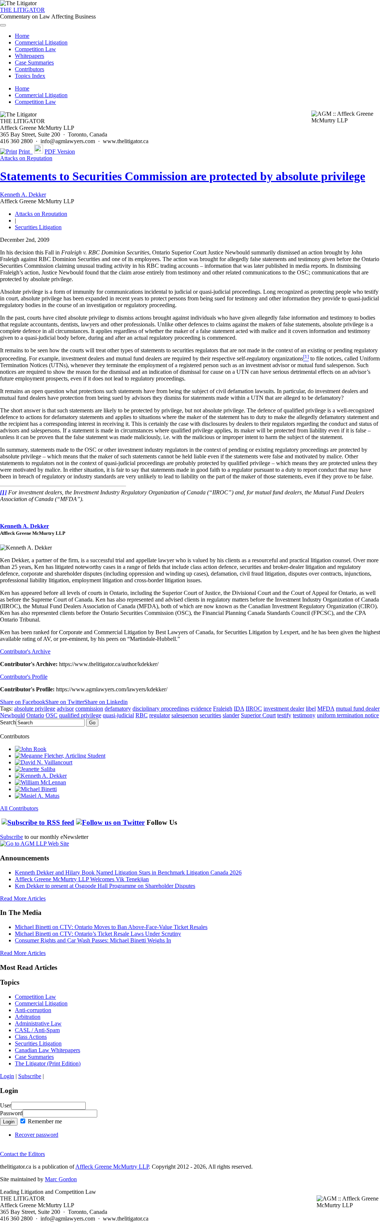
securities (210, 715)
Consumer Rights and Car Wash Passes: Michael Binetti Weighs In (93, 940)
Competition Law (35, 49)
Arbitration (27, 1017)
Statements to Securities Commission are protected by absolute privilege (182, 176)
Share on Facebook (22, 702)
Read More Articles (23, 898)
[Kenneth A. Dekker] (41, 776)
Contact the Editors (22, 1154)
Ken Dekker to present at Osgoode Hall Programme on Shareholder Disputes (105, 886)
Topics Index (30, 76)
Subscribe (11, 837)
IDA (239, 708)
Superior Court (258, 715)
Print (26, 151)
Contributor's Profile (24, 677)
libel (311, 708)
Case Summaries (34, 62)
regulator (159, 715)
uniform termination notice (348, 715)
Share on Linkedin (106, 702)
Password (11, 1113)
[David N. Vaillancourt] (43, 762)
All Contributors (19, 808)
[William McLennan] (40, 782)
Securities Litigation (38, 227)
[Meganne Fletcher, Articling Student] (60, 756)
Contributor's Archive (25, 651)
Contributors (29, 69)
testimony (304, 715)
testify (284, 715)
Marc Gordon (61, 1179)
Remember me (44, 1121)
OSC (52, 715)
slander (231, 715)
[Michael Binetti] (36, 789)
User (5, 1105)
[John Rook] (30, 749)
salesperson (184, 715)
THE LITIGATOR (22, 10)
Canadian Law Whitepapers (47, 1050)
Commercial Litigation (41, 42)
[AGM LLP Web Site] (34, 843)
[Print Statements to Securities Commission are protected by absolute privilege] (8, 151)
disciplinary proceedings (160, 708)
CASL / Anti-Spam (37, 1030)
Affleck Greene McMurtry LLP (112, 1166)
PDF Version (60, 151)
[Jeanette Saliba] (35, 769)
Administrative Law (38, 1023)
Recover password (36, 1135)
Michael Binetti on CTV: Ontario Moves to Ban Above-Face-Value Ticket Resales (111, 927)
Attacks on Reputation (26, 158)
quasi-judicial (118, 715)
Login (7, 1076)
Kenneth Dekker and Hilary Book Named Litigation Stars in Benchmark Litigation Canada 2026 (128, 872)
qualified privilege (80, 715)
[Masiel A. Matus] (37, 796)
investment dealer (283, 708)
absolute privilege (34, 708)
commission (89, 708)
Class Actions (31, 1037)
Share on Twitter (64, 702)
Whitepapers (29, 56)
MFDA (325, 708)
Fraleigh (222, 708)
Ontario (35, 715)
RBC (141, 715)
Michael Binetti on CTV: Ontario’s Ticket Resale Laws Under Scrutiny (98, 934)
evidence (201, 708)
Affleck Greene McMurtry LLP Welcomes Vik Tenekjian (82, 879)
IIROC (254, 708)
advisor (65, 708)
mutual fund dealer (358, 708)
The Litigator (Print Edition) (48, 1063)
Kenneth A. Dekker (23, 194)
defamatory (118, 708)
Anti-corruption (33, 1010)
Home (22, 36)
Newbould (12, 715)
